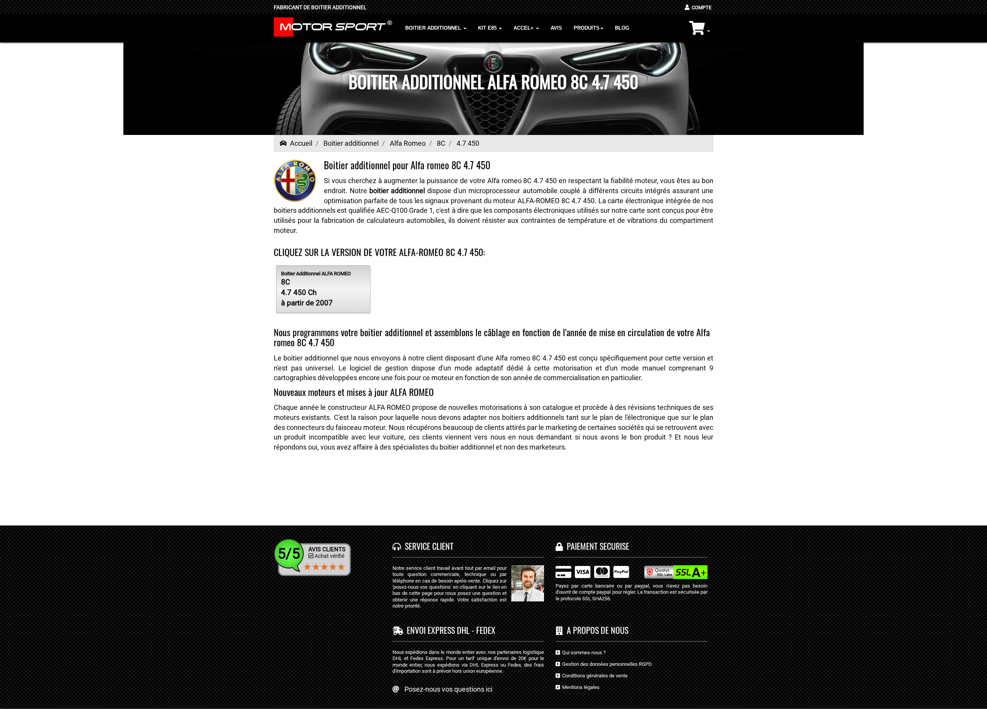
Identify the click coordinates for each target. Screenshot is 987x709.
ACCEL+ (524, 28)
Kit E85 (488, 28)
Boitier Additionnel (434, 28)
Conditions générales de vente (594, 676)
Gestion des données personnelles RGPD (606, 664)
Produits (587, 28)
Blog (622, 28)
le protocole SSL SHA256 (583, 598)
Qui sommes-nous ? (583, 652)
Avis (556, 28)
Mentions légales (580, 687)
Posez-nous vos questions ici (448, 689)
